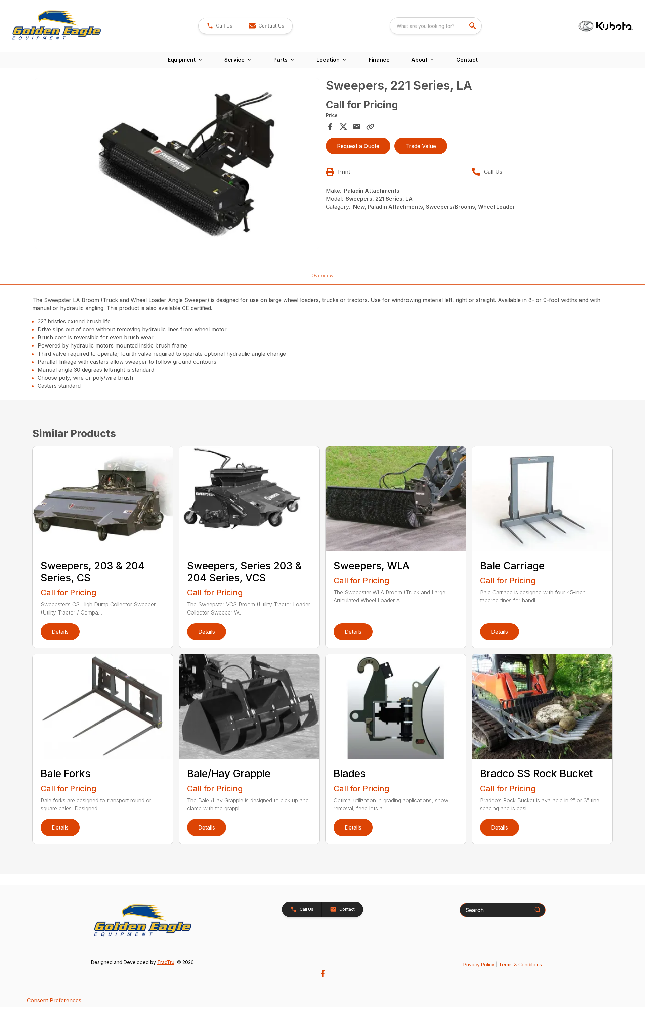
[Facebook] (322, 973)
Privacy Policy (478, 964)
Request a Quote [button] (358, 146)
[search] (473, 26)
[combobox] (435, 26)
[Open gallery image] (177, 163)
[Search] (537, 909)
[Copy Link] (370, 127)
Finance (379, 59)
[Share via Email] (357, 127)
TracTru (165, 962)
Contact (467, 59)
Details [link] (60, 631)
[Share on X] (343, 127)
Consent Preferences (54, 1000)
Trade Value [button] (420, 146)
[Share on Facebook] (330, 127)
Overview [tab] (322, 275)
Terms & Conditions (520, 964)
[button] (220, 26)
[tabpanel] (177, 164)
